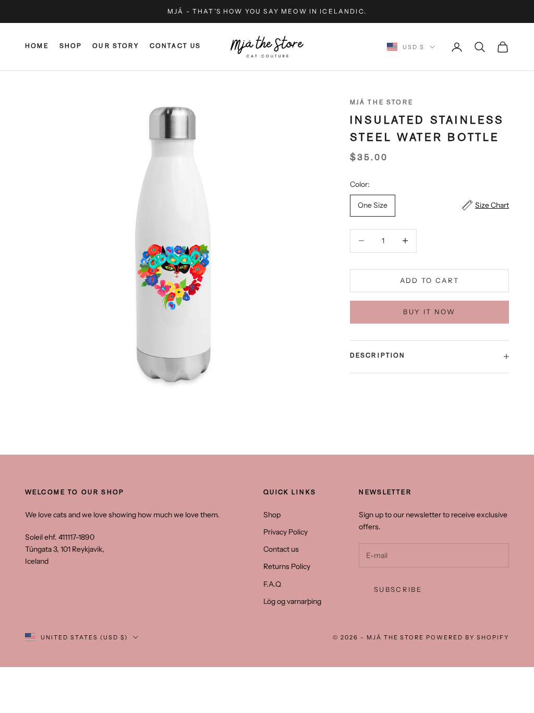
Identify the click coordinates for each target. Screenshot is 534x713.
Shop (70, 47)
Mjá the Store (381, 103)
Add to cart (429, 280)
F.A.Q (272, 584)
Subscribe (398, 589)
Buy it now (429, 311)
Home (37, 47)
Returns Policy (286, 566)
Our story (115, 47)
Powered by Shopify (467, 637)
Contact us (175, 47)
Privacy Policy (285, 532)
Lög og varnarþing (292, 601)
